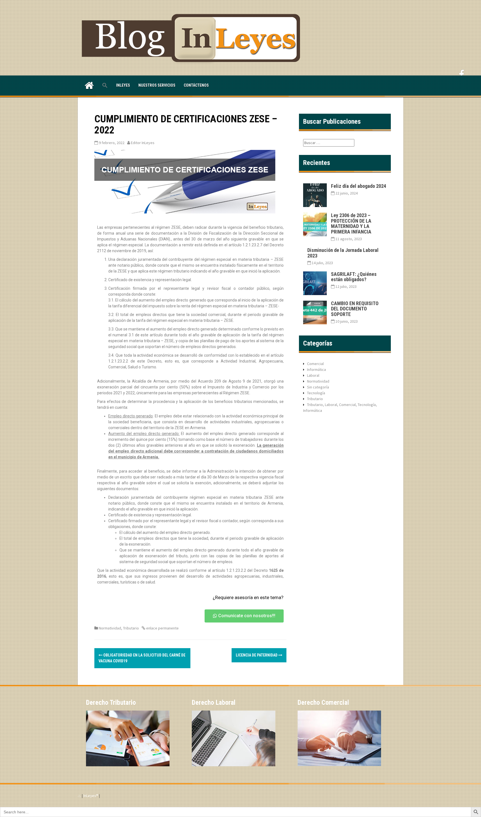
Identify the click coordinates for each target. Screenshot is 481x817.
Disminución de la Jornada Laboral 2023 (343, 253)
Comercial (315, 363)
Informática (316, 369)
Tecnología (316, 392)
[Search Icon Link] (105, 85)
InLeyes (123, 85)
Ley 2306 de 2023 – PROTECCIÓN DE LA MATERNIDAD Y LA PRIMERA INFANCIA (351, 223)
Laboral (313, 375)
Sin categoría (318, 387)
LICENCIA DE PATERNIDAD (257, 655)
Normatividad (110, 628)
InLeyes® (91, 795)
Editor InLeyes (142, 142)
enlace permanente (162, 628)
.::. (79, 795)
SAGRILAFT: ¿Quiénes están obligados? (354, 277)
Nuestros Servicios (156, 85)
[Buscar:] (328, 142)
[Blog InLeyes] (193, 37)
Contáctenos (196, 85)
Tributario (131, 628)
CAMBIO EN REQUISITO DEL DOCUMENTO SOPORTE (355, 308)
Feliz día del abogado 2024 (358, 186)
